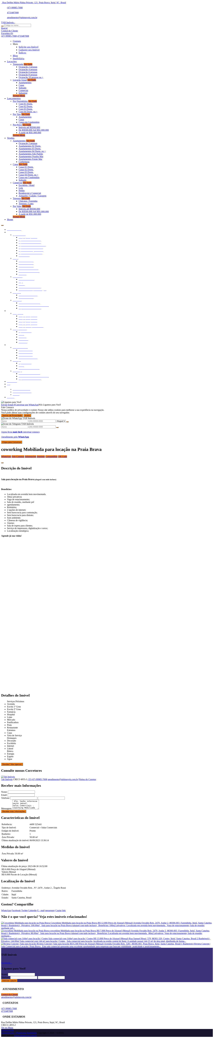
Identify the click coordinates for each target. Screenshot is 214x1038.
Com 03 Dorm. (26, 109)
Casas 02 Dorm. (26, 169)
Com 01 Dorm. (26, 104)
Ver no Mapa (7, 1027)
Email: (4, 795)
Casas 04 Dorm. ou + (28, 175)
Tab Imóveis (7, 779)
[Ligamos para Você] (11, 402)
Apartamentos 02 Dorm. (30, 146)
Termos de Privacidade (12, 415)
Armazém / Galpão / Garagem (32, 196)
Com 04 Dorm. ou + (28, 111)
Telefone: (5, 798)
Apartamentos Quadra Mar (31, 156)
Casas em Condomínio (29, 122)
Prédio (22, 190)
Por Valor (17, 206)
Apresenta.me (7, 1030)
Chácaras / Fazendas (28, 201)
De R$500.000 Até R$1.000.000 (34, 130)
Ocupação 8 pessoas (28, 74)
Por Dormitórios (20, 101)
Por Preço (17, 125)
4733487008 (13, 12)
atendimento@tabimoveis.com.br (22, 17)
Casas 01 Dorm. (26, 167)
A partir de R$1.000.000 (30, 132)
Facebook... (6, 963)
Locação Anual (20, 80)
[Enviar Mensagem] (57, 427)
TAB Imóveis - (8, 22)
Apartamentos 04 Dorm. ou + (32, 151)
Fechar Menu (19, 95)
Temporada (18, 64)
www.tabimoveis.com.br (25, 1035)
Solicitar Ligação (9, 981)
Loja (21, 188)
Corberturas (24, 161)
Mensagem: (6, 808)
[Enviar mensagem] (67, 421)
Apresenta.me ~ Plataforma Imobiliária (19, 1033)
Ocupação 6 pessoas (28, 72)
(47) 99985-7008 (15, 7)
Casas (21, 85)
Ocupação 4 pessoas (28, 69)
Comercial (23, 90)
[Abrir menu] (2, 224)
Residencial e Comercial (30, 193)
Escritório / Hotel (26, 185)
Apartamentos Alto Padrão (31, 154)
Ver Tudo (28, 64)
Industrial (23, 93)
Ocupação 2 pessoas (28, 67)
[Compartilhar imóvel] (2, 462)
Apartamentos (25, 82)
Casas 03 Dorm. (26, 172)
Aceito (27, 415)
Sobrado (22, 88)
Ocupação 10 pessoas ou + (31, 77)
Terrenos (17, 198)
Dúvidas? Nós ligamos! (12, 764)
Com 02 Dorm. (26, 106)
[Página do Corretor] (8, 777)
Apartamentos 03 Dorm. (30, 148)
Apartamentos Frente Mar (30, 159)
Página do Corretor (87, 779)
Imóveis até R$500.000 (29, 127)
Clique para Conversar (11, 442)
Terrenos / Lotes (26, 203)
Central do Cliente (9, 994)
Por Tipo (17, 114)
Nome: (4, 792)
